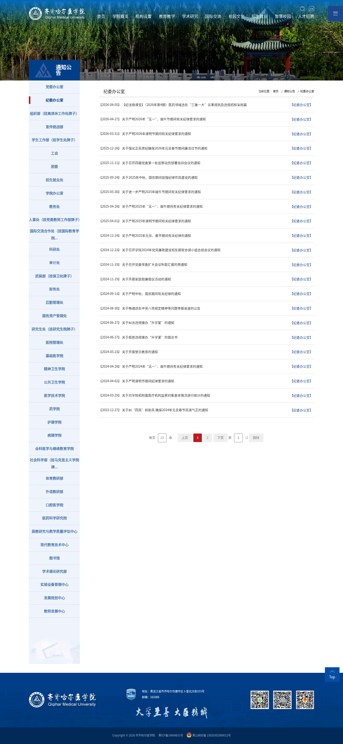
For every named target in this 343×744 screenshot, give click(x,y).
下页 (220, 438)
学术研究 (190, 16)
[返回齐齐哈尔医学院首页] (57, 7)
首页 (101, 16)
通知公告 (289, 91)
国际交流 (213, 16)
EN (311, 8)
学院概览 (120, 16)
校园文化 (236, 16)
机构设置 (144, 16)
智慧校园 (283, 16)
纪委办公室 (307, 91)
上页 (185, 438)
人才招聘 (306, 16)
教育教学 (167, 16)
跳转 (256, 438)
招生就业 (260, 16)
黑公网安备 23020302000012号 (211, 735)
